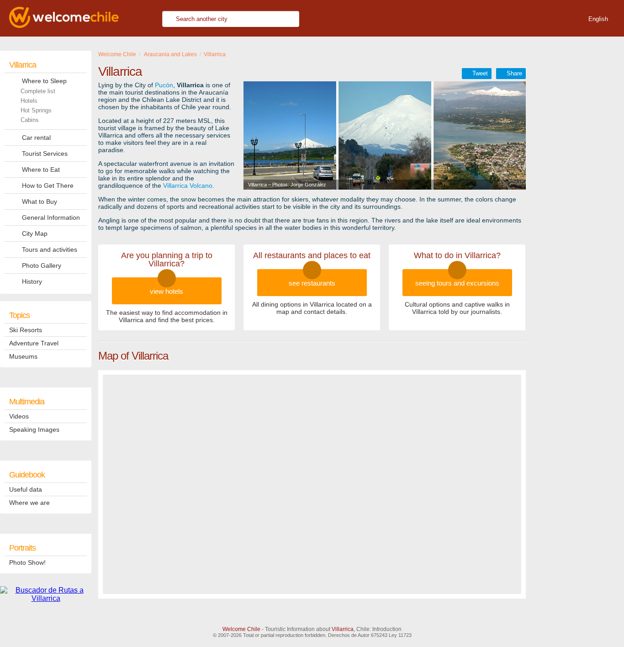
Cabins (30, 120)
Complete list (38, 91)
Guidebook (27, 474)
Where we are (29, 502)
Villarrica (22, 64)
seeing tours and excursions (457, 283)
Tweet (480, 73)
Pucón (164, 85)
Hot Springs (36, 110)
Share (514, 73)
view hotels (166, 291)
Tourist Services (45, 153)
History (32, 281)
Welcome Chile (241, 629)
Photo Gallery (41, 265)
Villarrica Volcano (187, 185)
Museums (23, 356)
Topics (19, 315)
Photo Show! (27, 562)
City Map (35, 233)
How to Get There (48, 185)
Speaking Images (34, 429)
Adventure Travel (33, 343)
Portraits (22, 547)
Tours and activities (49, 249)
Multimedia (26, 401)
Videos (19, 416)
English (598, 19)
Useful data (25, 489)
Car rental (36, 137)
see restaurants (312, 283)
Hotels (29, 100)
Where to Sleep (44, 81)
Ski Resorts (25, 330)
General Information (51, 217)
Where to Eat (41, 169)
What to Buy (39, 201)
